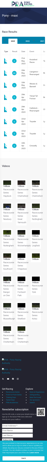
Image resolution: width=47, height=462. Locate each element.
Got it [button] (23, 458)
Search (32, 402)
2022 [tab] (28, 41)
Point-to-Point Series (14, 394)
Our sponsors (35, 400)
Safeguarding (35, 394)
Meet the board (35, 397)
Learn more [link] (34, 452)
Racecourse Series (13, 392)
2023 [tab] (13, 41)
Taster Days (10, 400)
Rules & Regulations (37, 392)
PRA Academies (12, 402)
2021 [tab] (42, 41)
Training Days (11, 397)
